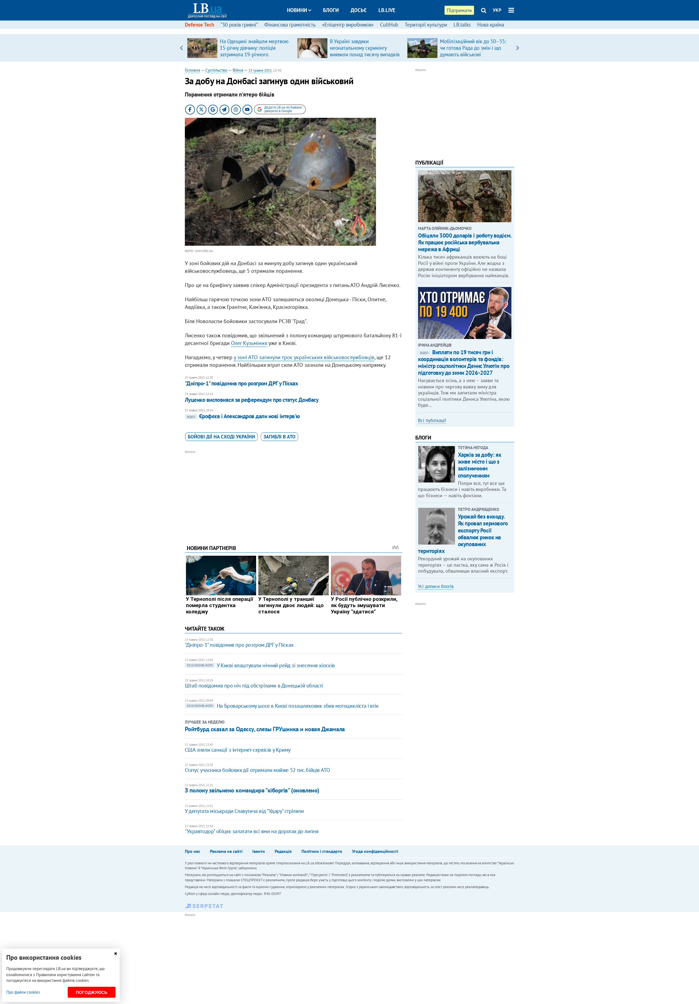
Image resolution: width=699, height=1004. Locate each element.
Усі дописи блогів (436, 586)
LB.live (386, 10)
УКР (497, 10)
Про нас (192, 851)
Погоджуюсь (91, 992)
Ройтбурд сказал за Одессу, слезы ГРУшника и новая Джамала (265, 729)
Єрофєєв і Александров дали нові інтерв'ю (243, 416)
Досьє (359, 10)
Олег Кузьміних (249, 343)
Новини (297, 10)
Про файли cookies (23, 992)
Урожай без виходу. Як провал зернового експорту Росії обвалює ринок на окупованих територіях (463, 534)
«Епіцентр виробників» (348, 24)
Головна (192, 70)
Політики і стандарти (321, 851)
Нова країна (490, 24)
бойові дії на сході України (221, 437)
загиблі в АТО (279, 437)
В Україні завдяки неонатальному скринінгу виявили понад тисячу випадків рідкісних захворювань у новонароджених (364, 54)
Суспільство (216, 70)
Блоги (331, 10)
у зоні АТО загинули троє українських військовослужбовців (304, 357)
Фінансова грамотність (290, 24)
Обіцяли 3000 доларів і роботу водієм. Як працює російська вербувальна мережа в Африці (464, 242)
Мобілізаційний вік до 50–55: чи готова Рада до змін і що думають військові (473, 48)
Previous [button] (181, 48)
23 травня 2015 (260, 70)
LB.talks (462, 24)
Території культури (426, 24)
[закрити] (115, 954)
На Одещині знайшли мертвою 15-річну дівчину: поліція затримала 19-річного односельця (254, 51)
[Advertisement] (293, 493)
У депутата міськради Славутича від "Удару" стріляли (244, 811)
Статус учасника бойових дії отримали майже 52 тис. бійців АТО (257, 770)
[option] (240, 48)
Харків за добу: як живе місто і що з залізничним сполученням (479, 465)
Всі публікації (432, 420)
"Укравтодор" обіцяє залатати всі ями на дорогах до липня (252, 831)
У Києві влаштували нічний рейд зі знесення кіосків (261, 665)
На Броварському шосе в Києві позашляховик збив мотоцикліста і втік (283, 705)
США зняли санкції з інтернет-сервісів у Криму (238, 749)
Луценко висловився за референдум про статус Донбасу (251, 399)
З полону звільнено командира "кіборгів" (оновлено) (252, 790)
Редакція (283, 851)
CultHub (389, 24)
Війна (238, 70)
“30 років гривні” (239, 24)
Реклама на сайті (226, 851)
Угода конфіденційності (375, 851)
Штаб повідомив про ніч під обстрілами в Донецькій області (254, 685)
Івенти (258, 851)
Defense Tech (199, 24)
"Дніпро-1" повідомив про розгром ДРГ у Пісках (241, 383)
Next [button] (517, 48)
